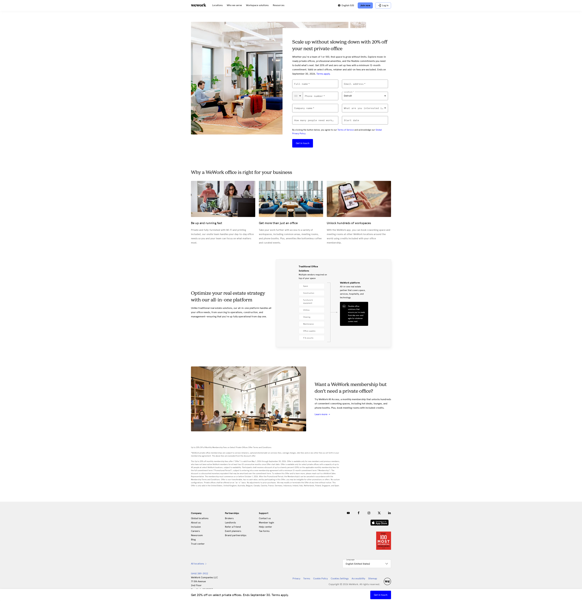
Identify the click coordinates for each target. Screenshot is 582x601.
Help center (265, 526)
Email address (354, 83)
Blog (193, 539)
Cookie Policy (320, 578)
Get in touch (302, 143)
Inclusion (196, 526)
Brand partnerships (235, 535)
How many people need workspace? (315, 120)
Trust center (198, 543)
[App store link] (379, 524)
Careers (195, 531)
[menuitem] (217, 5)
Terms (306, 578)
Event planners (233, 531)
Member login (266, 522)
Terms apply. (323, 73)
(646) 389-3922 (199, 573)
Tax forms (264, 531)
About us (196, 522)
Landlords (230, 522)
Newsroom (197, 535)
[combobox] (298, 96)
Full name (301, 83)
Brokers (229, 518)
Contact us (265, 518)
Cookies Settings (340, 578)
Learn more (321, 414)
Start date (351, 120)
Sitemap (372, 578)
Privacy (296, 578)
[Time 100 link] (383, 548)
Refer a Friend (233, 526)
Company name (303, 108)
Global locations (199, 518)
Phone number (314, 96)
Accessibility (358, 578)
